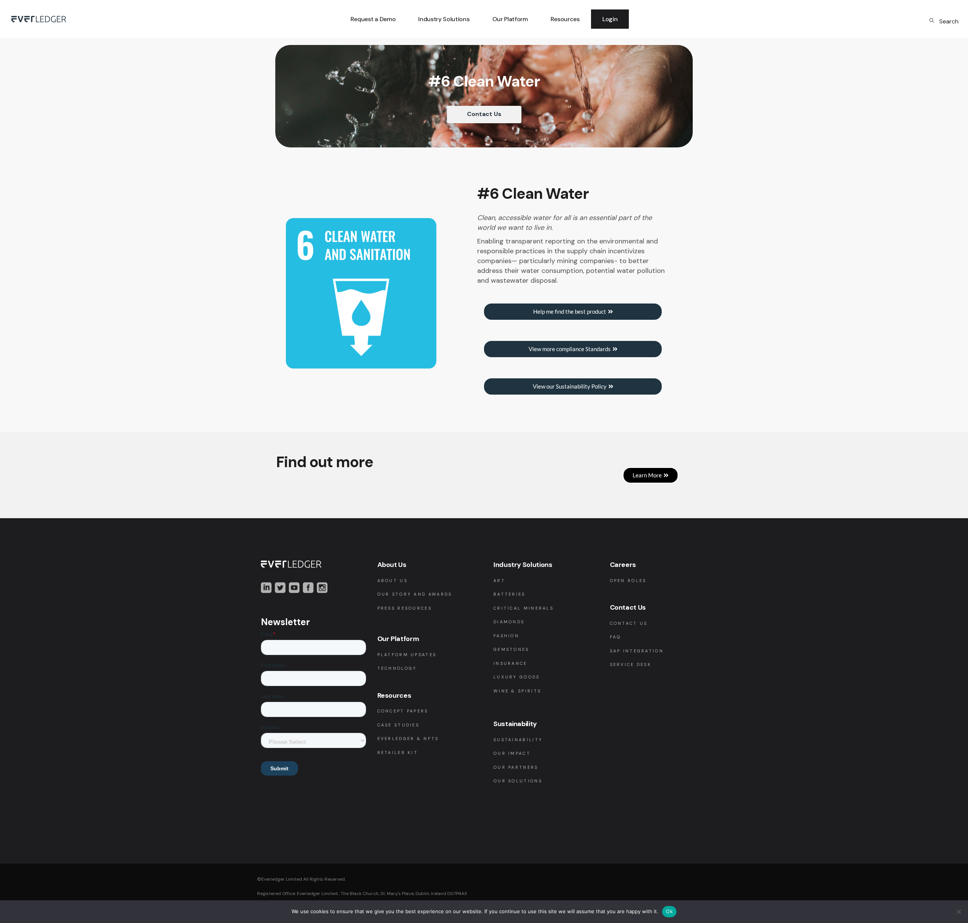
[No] (958, 911)
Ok (669, 911)
